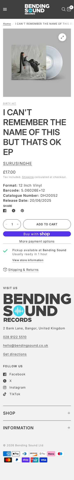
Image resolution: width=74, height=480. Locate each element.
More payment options (37, 241)
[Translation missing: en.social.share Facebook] (5, 210)
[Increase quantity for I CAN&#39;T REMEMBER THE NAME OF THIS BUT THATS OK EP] (18, 224)
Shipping (28, 177)
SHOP (9, 413)
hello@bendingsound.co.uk (25, 345)
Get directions (15, 354)
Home (7, 23)
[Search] (63, 9)
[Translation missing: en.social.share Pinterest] (23, 210)
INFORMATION (18, 427)
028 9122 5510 (15, 337)
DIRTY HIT (9, 103)
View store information (27, 260)
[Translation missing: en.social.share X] (14, 210)
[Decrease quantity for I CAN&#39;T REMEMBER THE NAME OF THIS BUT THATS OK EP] (6, 224)
